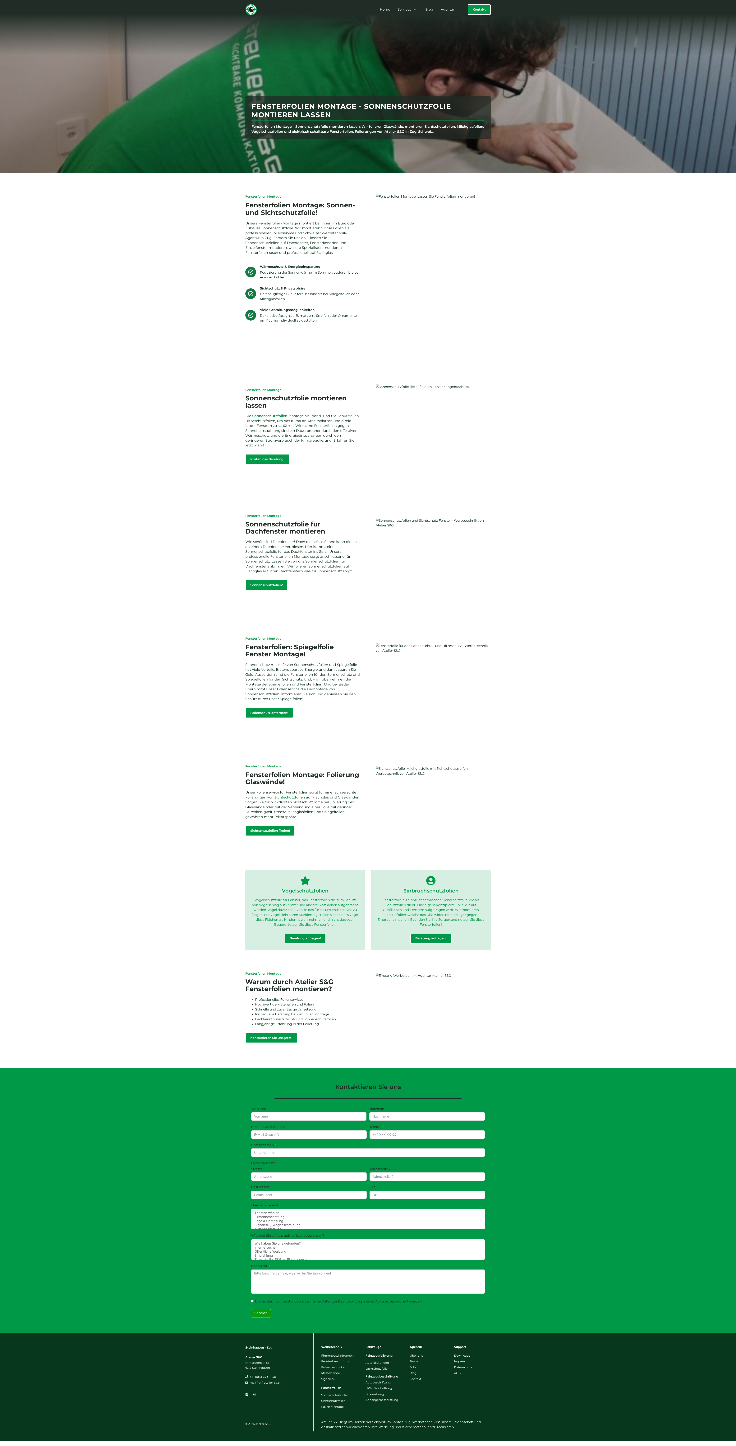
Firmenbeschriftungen (337, 1355)
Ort (372, 1187)
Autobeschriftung (378, 1382)
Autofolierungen (377, 1362)
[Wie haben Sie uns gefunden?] (368, 1243)
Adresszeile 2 (380, 1169)
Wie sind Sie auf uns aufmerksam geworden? (287, 1235)
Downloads (462, 1355)
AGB (457, 1373)
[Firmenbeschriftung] (368, 1217)
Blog (429, 9)
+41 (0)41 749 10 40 (263, 1377)
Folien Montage (332, 1407)
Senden (261, 1313)
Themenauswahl (264, 1205)
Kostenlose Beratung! (267, 459)
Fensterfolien (331, 1388)
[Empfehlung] (368, 1256)
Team (414, 1361)
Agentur (447, 9)
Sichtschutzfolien (289, 797)
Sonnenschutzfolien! (266, 585)
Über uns (416, 1355)
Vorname (258, 1109)
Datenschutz (463, 1367)
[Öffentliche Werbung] (368, 1252)
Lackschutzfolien (377, 1368)
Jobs (413, 1367)
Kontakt (479, 9)
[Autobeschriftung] (368, 1229)
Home (385, 9)
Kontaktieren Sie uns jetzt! (271, 1038)
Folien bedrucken (333, 1367)
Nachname (378, 1109)
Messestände (330, 1373)
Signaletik (328, 1379)
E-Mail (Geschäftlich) (268, 1127)
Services (404, 9)
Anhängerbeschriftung (382, 1400)
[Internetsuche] (368, 1248)
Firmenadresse (263, 1163)
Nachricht (259, 1266)
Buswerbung (375, 1394)
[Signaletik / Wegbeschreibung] (368, 1225)
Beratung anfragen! (305, 938)
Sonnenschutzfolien (269, 416)
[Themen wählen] (368, 1213)
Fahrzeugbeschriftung (382, 1376)
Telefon (375, 1127)
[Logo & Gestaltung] (368, 1221)
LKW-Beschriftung (379, 1388)
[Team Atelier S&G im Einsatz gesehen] (368, 1260)
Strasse (256, 1169)
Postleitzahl (260, 1187)
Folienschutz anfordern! (269, 713)
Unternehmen (262, 1145)
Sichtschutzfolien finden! (270, 830)
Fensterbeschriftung (335, 1361)
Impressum (462, 1361)
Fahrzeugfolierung (379, 1355)
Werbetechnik (331, 1347)
